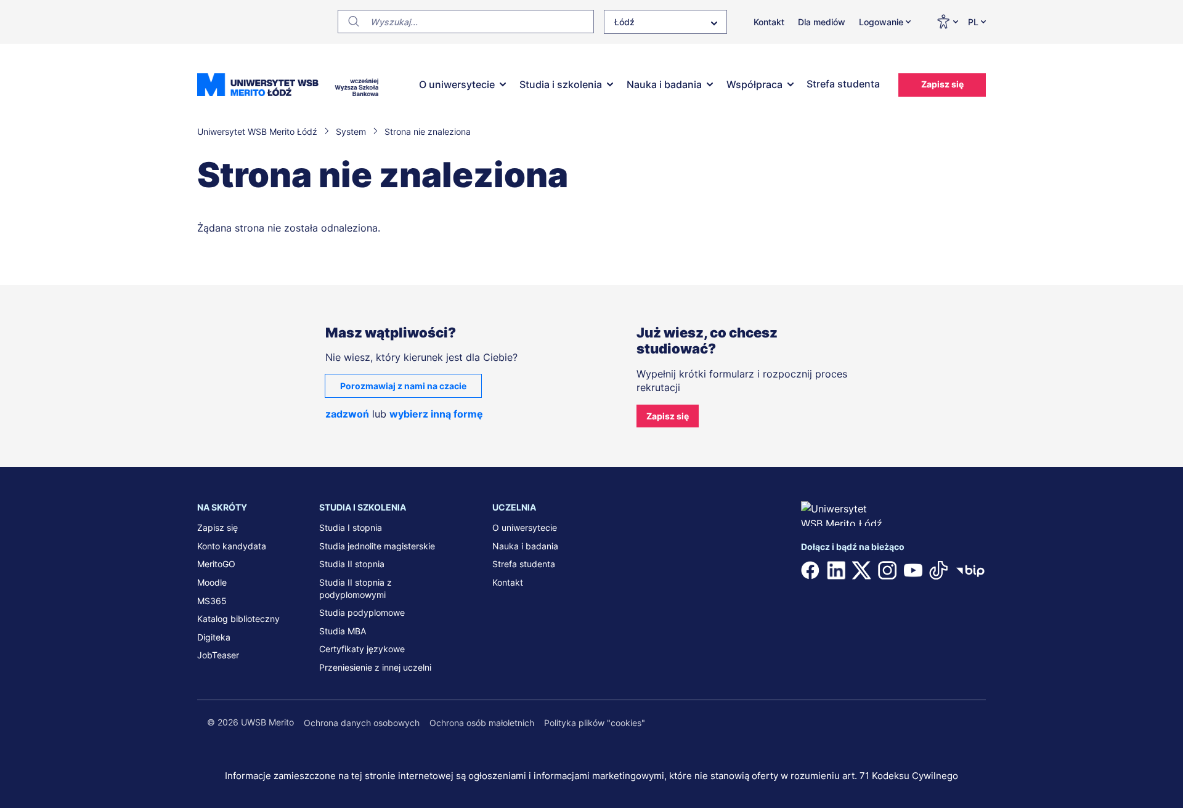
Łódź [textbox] (624, 22)
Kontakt (769, 22)
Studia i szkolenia (560, 84)
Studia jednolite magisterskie (377, 546)
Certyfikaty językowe (362, 649)
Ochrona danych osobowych (362, 722)
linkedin (836, 570)
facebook (810, 570)
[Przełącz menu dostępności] (947, 21)
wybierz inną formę (436, 414)
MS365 (212, 601)
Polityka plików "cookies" (594, 722)
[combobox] (665, 22)
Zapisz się (942, 84)
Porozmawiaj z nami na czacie (403, 386)
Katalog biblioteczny (238, 618)
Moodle (212, 582)
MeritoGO (216, 564)
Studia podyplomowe (362, 612)
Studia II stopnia (351, 564)
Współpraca (754, 84)
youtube (913, 570)
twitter (861, 570)
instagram (887, 570)
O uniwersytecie (457, 84)
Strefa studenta (843, 84)
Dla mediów (821, 22)
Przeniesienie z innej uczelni (375, 667)
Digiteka (213, 637)
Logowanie (881, 22)
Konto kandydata (231, 546)
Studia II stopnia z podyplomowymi (355, 588)
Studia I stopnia (350, 527)
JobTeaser (218, 655)
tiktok (938, 570)
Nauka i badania (664, 84)
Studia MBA (342, 631)
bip (970, 570)
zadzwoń (347, 414)
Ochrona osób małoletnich (481, 722)
